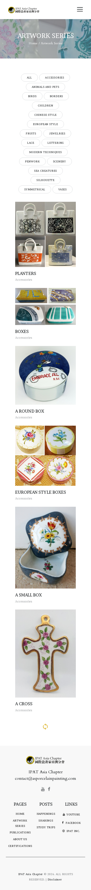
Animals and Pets (45, 87)
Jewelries (57, 133)
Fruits (31, 133)
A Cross (23, 703)
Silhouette (45, 180)
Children (45, 105)
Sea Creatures (45, 170)
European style (45, 124)
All (29, 77)
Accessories (54, 77)
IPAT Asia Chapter (30, 874)
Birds (32, 96)
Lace (30, 142)
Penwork (32, 161)
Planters (25, 273)
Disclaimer (55, 879)
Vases (62, 189)
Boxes (22, 331)
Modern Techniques (45, 152)
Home (33, 43)
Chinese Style (45, 114)
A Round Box (29, 411)
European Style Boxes (40, 492)
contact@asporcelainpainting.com (45, 778)
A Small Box (28, 594)
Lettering (55, 142)
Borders (56, 96)
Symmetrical (34, 189)
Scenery (59, 161)
